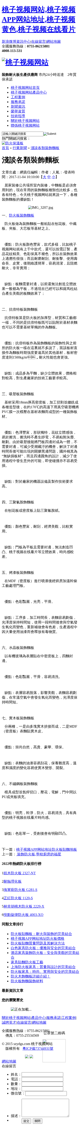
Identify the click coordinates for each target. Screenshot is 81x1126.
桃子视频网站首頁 (25, 88)
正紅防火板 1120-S (18, 898)
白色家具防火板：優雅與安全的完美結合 (43, 948)
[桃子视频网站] (25, 62)
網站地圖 (53, 41)
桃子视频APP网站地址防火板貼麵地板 (46, 849)
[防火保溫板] (12, 143)
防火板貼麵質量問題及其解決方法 (38, 943)
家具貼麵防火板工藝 (27, 962)
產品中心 (38, 1018)
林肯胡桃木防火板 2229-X (24, 906)
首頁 (5, 148)
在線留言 (38, 41)
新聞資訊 (18, 106)
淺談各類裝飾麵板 (45, 148)
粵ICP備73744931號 (37, 1048)
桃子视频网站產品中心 (29, 92)
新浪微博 (9, 41)
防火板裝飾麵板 (21, 215)
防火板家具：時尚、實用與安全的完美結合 (45, 971)
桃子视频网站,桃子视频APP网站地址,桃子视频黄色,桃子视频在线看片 (39, 19)
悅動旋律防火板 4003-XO (23, 915)
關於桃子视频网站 (25, 121)
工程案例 (18, 97)
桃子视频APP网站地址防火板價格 (37, 938)
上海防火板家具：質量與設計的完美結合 (43, 967)
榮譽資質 (18, 111)
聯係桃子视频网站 (25, 125)
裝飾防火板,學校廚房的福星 (38, 854)
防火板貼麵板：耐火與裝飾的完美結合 (41, 934)
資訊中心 (23, 41)
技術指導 (18, 116)
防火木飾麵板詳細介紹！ (30, 976)
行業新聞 (20, 148)
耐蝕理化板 (13, 881)
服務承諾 (18, 102)
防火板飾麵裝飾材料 (27, 981)
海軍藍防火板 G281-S (20, 890)
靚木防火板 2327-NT (20, 873)
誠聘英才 (9, 1022)
